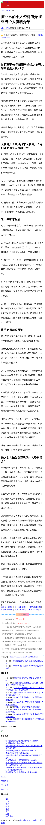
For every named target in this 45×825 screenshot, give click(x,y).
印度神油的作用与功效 (15, 743)
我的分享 (9, 816)
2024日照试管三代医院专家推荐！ (28, 707)
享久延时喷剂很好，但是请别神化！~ (21, 751)
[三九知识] (5, 2)
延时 (7, 799)
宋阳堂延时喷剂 (35, 609)
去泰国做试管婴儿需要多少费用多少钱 (21, 772)
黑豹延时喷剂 (20, 609)
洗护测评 (4, 785)
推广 (7, 804)
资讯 (8, 11)
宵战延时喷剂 (20, 607)
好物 (7, 814)
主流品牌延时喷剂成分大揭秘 (18, 753)
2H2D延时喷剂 (35, 607)
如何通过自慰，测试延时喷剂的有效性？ (22, 741)
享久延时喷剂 (6, 607)
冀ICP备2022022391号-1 (28, 820)
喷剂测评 (4, 781)
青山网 (3, 777)
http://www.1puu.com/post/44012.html (24, 657)
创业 (7, 806)
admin (3, 28)
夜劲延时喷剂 (6, 609)
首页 (7, 6)
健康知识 (4, 789)
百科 (7, 802)
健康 (7, 809)
